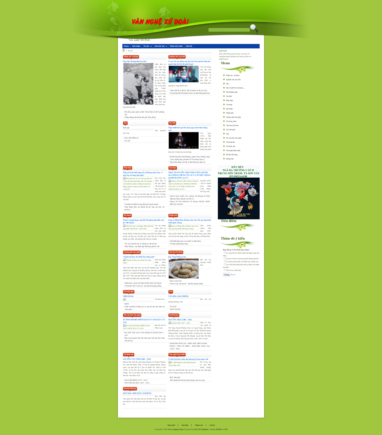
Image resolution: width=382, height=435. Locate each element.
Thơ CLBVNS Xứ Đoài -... (235, 88)
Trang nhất (171, 425)
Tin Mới (229, 96)
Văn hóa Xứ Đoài (232, 125)
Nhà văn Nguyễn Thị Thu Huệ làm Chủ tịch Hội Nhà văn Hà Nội (144, 339)
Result (233, 274)
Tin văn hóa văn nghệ (233, 138)
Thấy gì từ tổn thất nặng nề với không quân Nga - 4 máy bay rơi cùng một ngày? (142, 173)
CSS (226, 429)
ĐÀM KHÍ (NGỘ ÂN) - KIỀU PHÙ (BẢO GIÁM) (188, 343)
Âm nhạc (229, 104)
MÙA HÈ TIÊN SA (131, 138)
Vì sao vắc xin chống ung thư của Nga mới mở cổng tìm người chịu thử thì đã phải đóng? (189, 62)
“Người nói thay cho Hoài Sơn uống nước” (139, 256)
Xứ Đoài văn (230, 146)
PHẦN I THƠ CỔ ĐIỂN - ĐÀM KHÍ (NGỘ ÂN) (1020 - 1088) (190, 347)
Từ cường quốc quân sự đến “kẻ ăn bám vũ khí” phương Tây (144, 113)
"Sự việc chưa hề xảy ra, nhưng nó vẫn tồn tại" (140, 243)
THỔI (126, 304)
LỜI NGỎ (223, 51)
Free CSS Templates (201, 429)
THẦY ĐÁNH (175, 309)
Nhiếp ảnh (229, 113)
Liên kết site (159, 46)
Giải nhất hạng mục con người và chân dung (185, 241)
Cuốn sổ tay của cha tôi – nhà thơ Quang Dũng (186, 283)
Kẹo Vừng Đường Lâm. (177, 256)
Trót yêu (126, 127)
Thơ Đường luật (231, 92)
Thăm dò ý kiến (176, 46)
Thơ (227, 83)
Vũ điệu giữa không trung (179, 243)
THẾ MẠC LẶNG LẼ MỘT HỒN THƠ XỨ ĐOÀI (142, 283)
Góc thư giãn (230, 129)
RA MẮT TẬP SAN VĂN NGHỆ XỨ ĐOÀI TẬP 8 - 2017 (144, 333)
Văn (227, 133)
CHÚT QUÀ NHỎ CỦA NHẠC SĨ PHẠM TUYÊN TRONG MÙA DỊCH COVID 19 (190, 197)
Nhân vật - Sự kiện (232, 75)
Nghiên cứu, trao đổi (233, 79)
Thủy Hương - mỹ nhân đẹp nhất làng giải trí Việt (141, 246)
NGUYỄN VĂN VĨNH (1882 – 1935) (137, 359)
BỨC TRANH (175, 377)
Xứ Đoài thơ (230, 142)
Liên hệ (189, 46)
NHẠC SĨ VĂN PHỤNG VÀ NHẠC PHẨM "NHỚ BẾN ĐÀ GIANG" (190, 202)
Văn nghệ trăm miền (233, 150)
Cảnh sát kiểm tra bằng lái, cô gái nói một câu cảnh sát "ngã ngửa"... (144, 307)
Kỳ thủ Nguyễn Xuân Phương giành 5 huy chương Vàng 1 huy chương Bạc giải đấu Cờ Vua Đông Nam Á (190, 157)
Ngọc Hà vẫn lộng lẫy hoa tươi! (134, 61)
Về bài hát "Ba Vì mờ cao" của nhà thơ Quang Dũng (142, 286)
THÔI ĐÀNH (128, 296)
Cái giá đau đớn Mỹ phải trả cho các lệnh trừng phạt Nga (190, 93)
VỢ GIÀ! (173, 306)
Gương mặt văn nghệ (233, 117)
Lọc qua (127, 140)
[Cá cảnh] (239, 218)
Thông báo (230, 158)
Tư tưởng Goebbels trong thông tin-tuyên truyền (141, 204)
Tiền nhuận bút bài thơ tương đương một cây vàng (187, 380)
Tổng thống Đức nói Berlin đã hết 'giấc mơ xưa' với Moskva (144, 208)
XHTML (219, 429)
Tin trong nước (231, 121)
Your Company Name (175, 429)
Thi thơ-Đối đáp (231, 154)
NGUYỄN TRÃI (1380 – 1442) (180, 319)
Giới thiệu (136, 46)
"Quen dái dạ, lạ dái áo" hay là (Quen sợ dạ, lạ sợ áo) (188, 90)
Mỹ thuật (229, 108)
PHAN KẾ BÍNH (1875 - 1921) (136, 380)
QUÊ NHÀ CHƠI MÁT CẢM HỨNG (137, 393)
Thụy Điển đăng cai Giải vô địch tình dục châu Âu (187, 162)
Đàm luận (229, 100)
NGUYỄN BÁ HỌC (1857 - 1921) (137, 383)
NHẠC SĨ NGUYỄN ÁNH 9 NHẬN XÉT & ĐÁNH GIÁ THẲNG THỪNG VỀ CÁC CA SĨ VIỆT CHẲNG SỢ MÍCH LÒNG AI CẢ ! (189, 175)
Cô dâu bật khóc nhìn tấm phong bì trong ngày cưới (188, 359)
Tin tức (146, 46)
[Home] (123, 50)
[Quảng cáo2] (239, 176)
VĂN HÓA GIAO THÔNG (178, 296)
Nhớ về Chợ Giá (175, 281)
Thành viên (199, 425)
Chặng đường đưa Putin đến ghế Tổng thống (140, 117)
